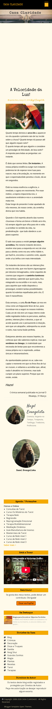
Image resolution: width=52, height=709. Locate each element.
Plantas (10, 661)
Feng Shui (12, 652)
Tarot (10, 667)
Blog (9, 637)
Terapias (11, 670)
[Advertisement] (26, 50)
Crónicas (11, 640)
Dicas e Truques (15, 646)
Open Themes (25, 706)
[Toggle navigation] (46, 4)
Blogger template (11, 706)
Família (10, 649)
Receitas (11, 664)
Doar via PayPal (26, 603)
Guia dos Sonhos (15, 655)
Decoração (12, 643)
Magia (10, 658)
